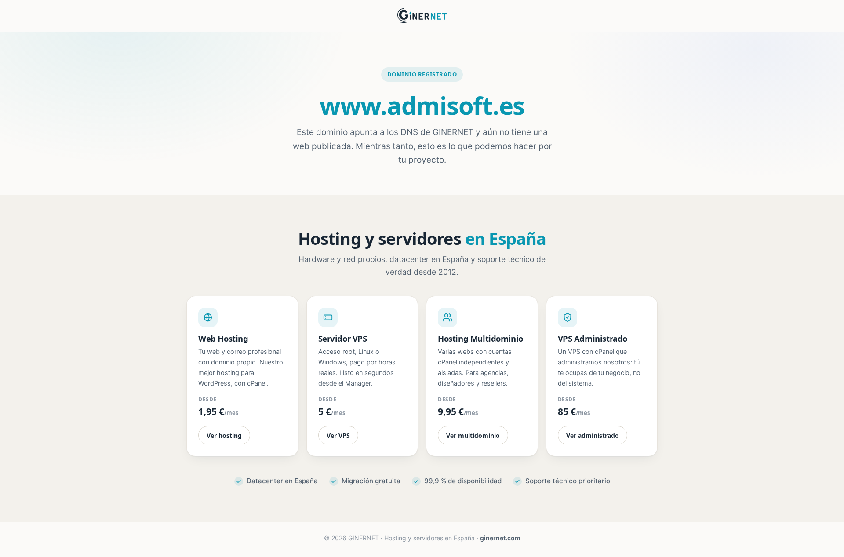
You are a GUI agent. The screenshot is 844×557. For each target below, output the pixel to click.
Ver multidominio (473, 435)
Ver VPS (338, 435)
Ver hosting (224, 435)
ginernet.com (500, 538)
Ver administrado (592, 435)
